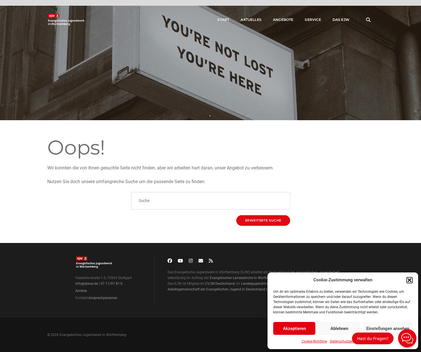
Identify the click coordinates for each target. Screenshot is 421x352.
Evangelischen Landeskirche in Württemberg (244, 278)
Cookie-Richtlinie (314, 341)
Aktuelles (251, 19)
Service (313, 19)
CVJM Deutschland (220, 284)
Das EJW (341, 19)
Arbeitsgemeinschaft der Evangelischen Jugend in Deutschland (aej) (220, 289)
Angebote (283, 19)
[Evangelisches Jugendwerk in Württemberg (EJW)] (66, 20)
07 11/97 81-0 (112, 284)
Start (223, 19)
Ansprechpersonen (102, 298)
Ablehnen (339, 328)
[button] (409, 280)
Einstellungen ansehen (387, 328)
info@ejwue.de (86, 284)
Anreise (81, 291)
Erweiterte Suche (263, 220)
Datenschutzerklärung (347, 341)
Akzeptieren (294, 328)
